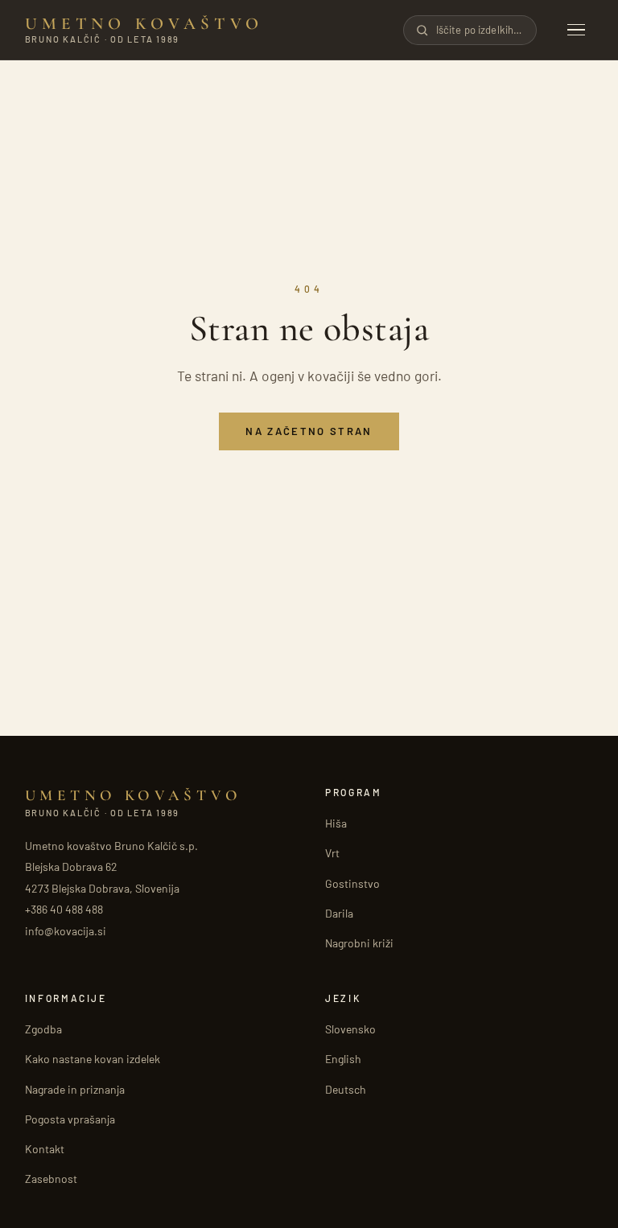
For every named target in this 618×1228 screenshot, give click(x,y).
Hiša (336, 823)
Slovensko (350, 1029)
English (343, 1059)
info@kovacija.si (65, 931)
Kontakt (44, 1149)
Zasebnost (51, 1178)
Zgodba (43, 1029)
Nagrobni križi (359, 943)
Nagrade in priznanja (75, 1089)
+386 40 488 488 (64, 909)
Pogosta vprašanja (70, 1119)
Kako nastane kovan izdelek (92, 1059)
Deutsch (345, 1089)
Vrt (332, 853)
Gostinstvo (352, 883)
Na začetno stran (308, 431)
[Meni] (576, 30)
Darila (339, 913)
